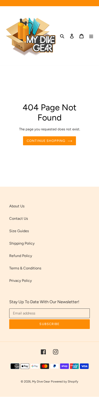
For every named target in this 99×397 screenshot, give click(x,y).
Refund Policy (20, 256)
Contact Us (18, 218)
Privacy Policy (20, 280)
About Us (16, 206)
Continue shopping (46, 141)
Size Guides (19, 231)
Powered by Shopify (64, 381)
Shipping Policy (22, 243)
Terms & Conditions (25, 268)
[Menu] (91, 36)
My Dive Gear (41, 381)
